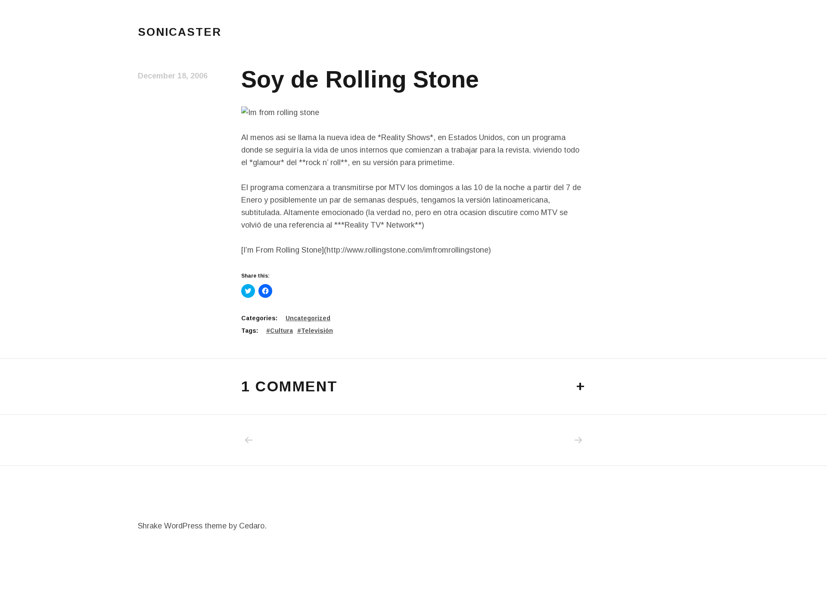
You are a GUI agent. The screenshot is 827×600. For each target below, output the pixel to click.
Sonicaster (179, 31)
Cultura (281, 330)
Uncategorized (308, 318)
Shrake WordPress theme (182, 526)
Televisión (317, 330)
